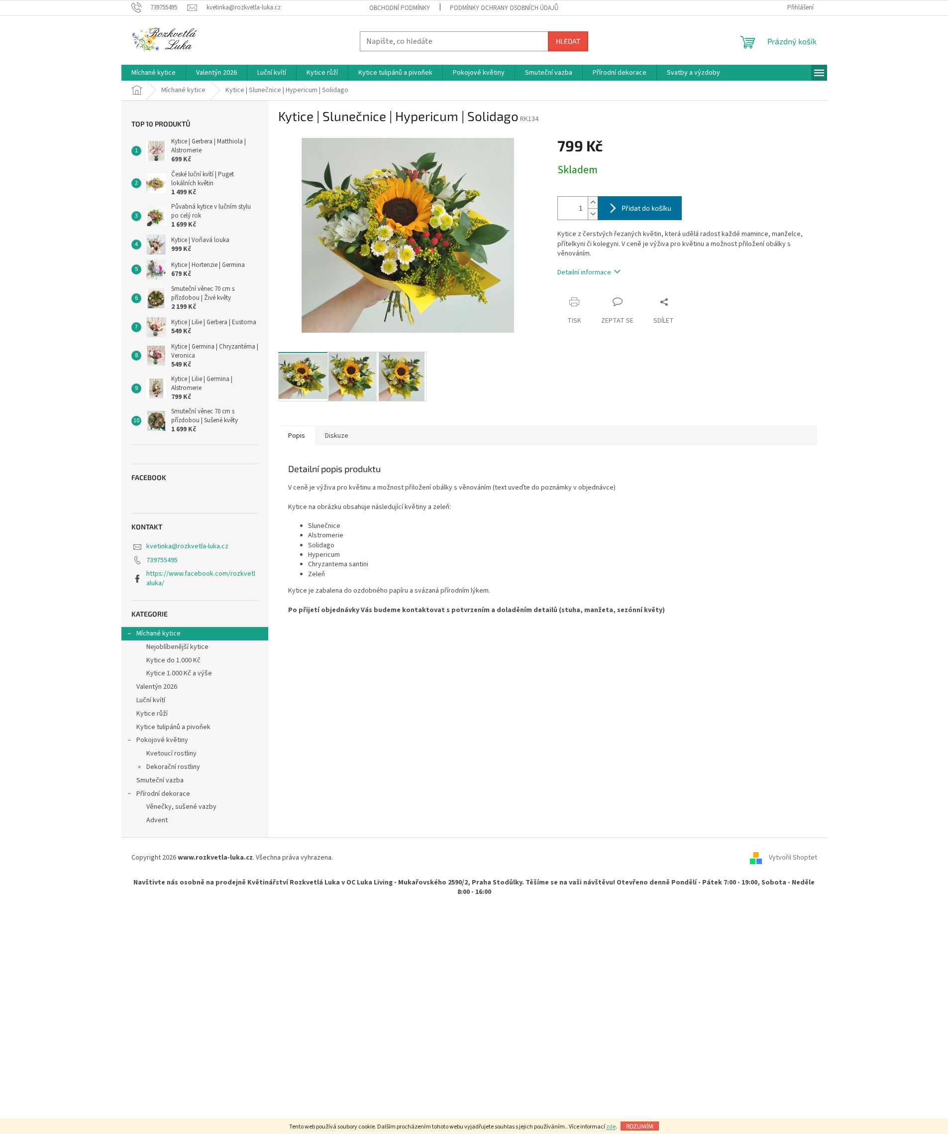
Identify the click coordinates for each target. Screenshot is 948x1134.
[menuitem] (153, 73)
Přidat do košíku (646, 208)
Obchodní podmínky (399, 7)
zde (611, 1127)
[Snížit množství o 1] (593, 214)
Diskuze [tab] (336, 436)
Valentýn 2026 (156, 687)
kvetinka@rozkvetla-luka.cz (187, 546)
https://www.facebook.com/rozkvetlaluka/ (200, 578)
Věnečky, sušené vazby (181, 807)
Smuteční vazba (160, 780)
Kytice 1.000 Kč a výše (179, 673)
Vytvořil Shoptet (793, 858)
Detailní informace (584, 272)
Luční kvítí (150, 700)
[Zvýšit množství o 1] (593, 202)
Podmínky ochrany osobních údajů (504, 7)
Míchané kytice (158, 633)
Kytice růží (152, 714)
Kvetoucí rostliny (171, 753)
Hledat (568, 41)
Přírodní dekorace (163, 794)
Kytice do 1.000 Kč (173, 660)
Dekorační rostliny (173, 767)
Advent (157, 820)
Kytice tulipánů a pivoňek (173, 727)
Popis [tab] (296, 436)
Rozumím (639, 1126)
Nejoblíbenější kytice (177, 647)
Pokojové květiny (162, 740)
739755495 (162, 560)
